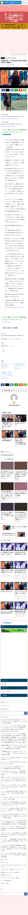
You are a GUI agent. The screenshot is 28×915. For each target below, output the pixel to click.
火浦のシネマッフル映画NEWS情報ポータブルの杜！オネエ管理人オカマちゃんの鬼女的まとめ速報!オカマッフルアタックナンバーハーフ (13, 803)
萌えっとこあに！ (5, 862)
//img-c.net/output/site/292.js (8, 126)
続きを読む (4, 333)
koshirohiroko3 (14, 405)
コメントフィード (6, 705)
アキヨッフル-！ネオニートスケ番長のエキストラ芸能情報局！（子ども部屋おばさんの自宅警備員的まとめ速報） (13, 828)
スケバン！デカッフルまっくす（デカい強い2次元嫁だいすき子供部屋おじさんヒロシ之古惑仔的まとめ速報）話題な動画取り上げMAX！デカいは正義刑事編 (13, 822)
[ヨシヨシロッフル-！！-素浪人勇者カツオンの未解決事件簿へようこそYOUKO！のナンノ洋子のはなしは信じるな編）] (13, 834)
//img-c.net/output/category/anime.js (10, 118)
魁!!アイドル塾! (5, 883)
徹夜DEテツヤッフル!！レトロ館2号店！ (10, 872)
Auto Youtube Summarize (14, 338)
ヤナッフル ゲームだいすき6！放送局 (10, 877)
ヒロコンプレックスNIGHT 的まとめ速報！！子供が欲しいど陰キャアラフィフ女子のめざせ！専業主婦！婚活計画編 (13, 855)
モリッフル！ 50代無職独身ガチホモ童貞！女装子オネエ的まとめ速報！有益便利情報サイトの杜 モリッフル (14, 841)
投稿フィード (5, 702)
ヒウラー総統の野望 (6, 880)
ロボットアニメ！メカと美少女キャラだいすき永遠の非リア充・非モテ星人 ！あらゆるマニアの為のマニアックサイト (13, 787)
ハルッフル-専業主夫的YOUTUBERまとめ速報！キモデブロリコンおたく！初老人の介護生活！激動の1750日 (13, 793)
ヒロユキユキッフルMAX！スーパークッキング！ (12, 869)
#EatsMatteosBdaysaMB (7, 455)
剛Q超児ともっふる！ (6, 875)
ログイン (4, 698)
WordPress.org (5, 709)
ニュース (2, 57)
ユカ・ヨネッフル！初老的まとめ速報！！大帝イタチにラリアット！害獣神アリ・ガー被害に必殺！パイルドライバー (13, 810)
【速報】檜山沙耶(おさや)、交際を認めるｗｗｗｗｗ (20, 365)
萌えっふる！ (4, 859)
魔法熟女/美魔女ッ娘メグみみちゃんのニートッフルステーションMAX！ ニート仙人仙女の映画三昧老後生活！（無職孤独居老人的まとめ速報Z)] (13, 747)
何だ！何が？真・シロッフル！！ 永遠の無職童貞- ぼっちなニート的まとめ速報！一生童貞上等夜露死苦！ (13, 772)
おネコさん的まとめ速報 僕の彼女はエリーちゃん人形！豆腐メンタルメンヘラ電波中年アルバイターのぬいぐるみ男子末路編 (13, 721)
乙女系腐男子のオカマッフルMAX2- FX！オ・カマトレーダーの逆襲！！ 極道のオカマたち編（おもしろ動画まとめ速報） (13, 753)
